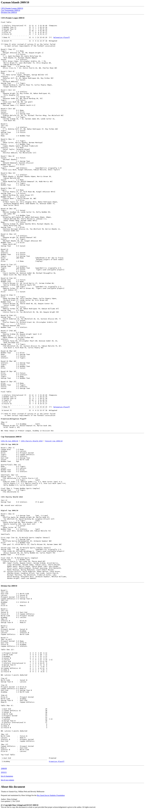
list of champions (7, 776)
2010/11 (4, 772)
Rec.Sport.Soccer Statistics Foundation (51, 795)
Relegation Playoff (61, 37)
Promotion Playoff (56, 761)
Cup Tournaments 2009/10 (10, 10)
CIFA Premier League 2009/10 (12, 8)
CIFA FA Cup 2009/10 (9, 441)
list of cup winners (7, 780)
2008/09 (4, 768)
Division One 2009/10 (9, 12)
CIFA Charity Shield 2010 (32, 441)
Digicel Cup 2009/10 (54, 441)
